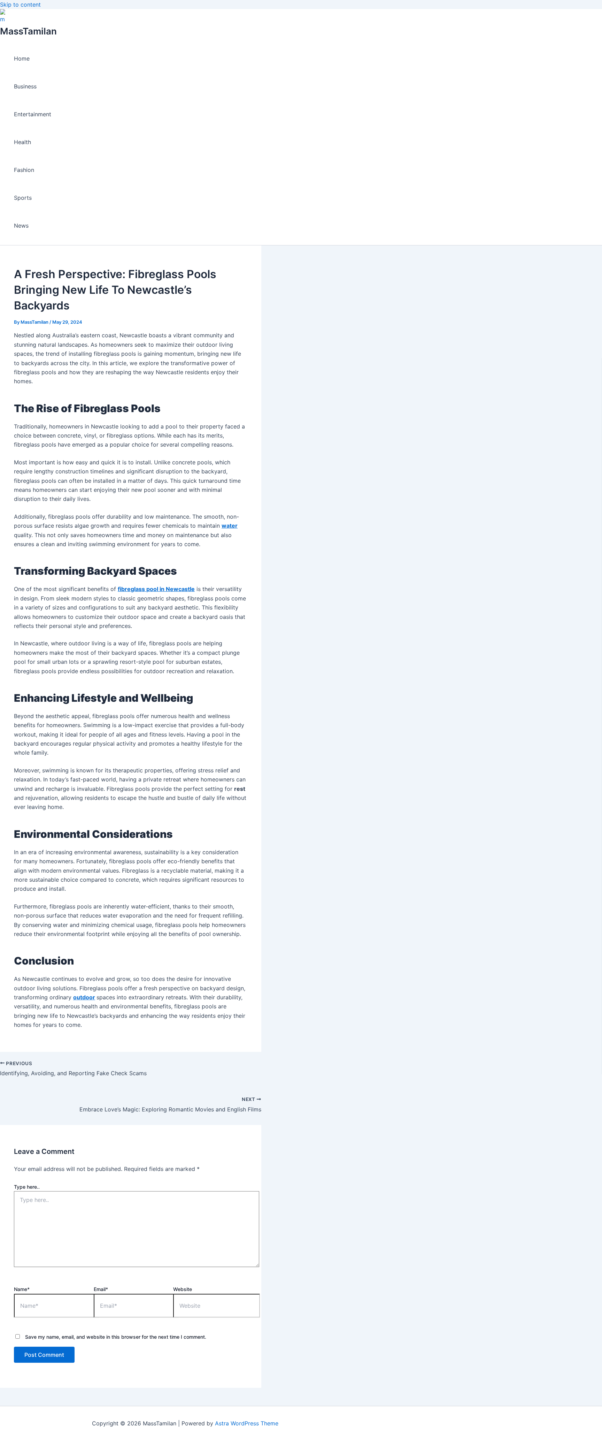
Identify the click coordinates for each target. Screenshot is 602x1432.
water (230, 525)
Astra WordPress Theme (246, 1423)
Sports (23, 197)
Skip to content (20, 4)
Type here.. (27, 1187)
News (21, 225)
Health (22, 142)
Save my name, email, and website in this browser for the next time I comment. (115, 1337)
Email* (101, 1289)
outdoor (84, 997)
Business (25, 86)
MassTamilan (28, 31)
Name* (22, 1289)
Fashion (24, 169)
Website (182, 1289)
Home (22, 58)
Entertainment (32, 114)
